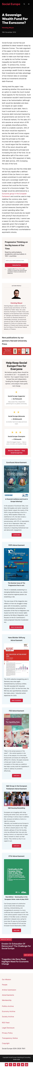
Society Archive (8, 1017)
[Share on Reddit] (22, 1064)
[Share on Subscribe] (26, 1064)
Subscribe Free (16, 265)
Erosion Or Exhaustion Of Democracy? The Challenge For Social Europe (16, 946)
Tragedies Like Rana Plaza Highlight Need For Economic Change (15, 961)
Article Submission (9, 990)
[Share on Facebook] (18, 1064)
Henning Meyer (8, 28)
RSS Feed (5, 1023)
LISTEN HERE (16, 534)
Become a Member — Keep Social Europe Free (16, 452)
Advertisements (8, 995)
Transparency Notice (10, 1038)
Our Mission (6, 979)
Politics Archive (8, 1006)
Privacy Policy (18, 269)
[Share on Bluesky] (6, 1064)
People (4, 985)
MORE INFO (16, 845)
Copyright (5, 1043)
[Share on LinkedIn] (14, 1064)
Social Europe (11, 4)
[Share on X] (10, 1064)
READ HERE (16, 930)
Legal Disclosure (8, 1028)
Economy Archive (8, 1011)
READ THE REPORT (16, 700)
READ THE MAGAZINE (16, 627)
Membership (6, 1000)
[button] (24, 4)
